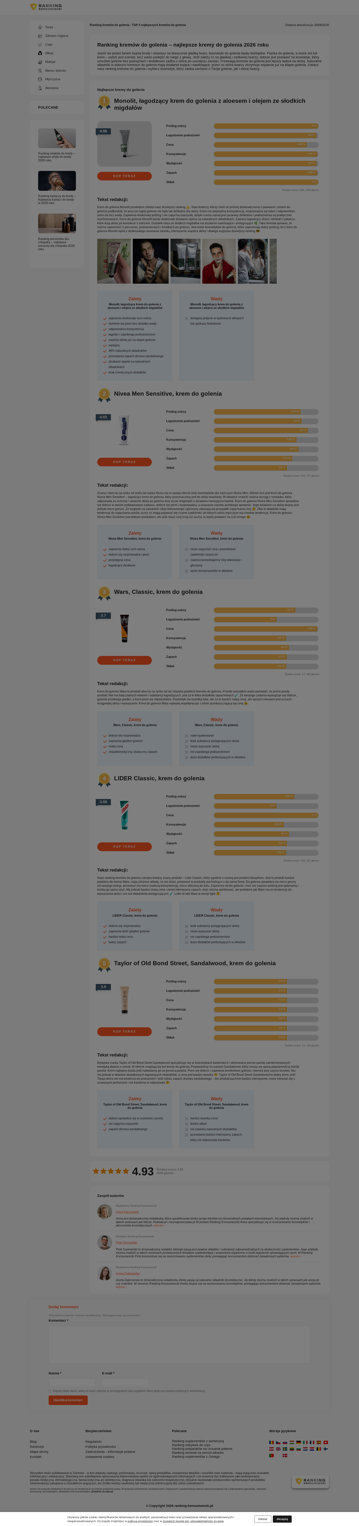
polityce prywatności (140, 1521)
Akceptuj (282, 1519)
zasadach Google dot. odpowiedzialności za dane (193, 1521)
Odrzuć (262, 1519)
